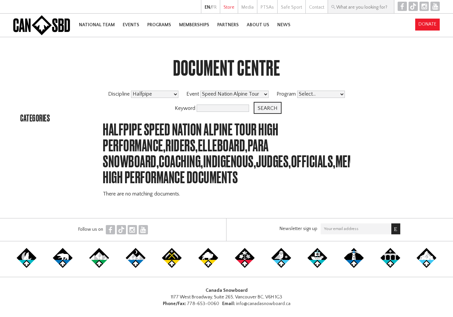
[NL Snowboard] (426, 266)
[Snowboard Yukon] (26, 266)
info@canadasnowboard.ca (263, 303)
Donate (427, 24)
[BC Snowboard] (99, 266)
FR (214, 7)
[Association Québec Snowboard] (281, 266)
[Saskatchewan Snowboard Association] (172, 266)
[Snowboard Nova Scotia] (354, 266)
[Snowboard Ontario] (245, 266)
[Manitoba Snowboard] (208, 266)
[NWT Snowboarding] (63, 266)
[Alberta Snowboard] (136, 266)
